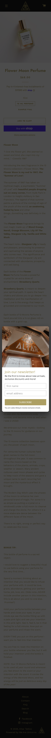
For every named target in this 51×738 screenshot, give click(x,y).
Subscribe (25, 402)
